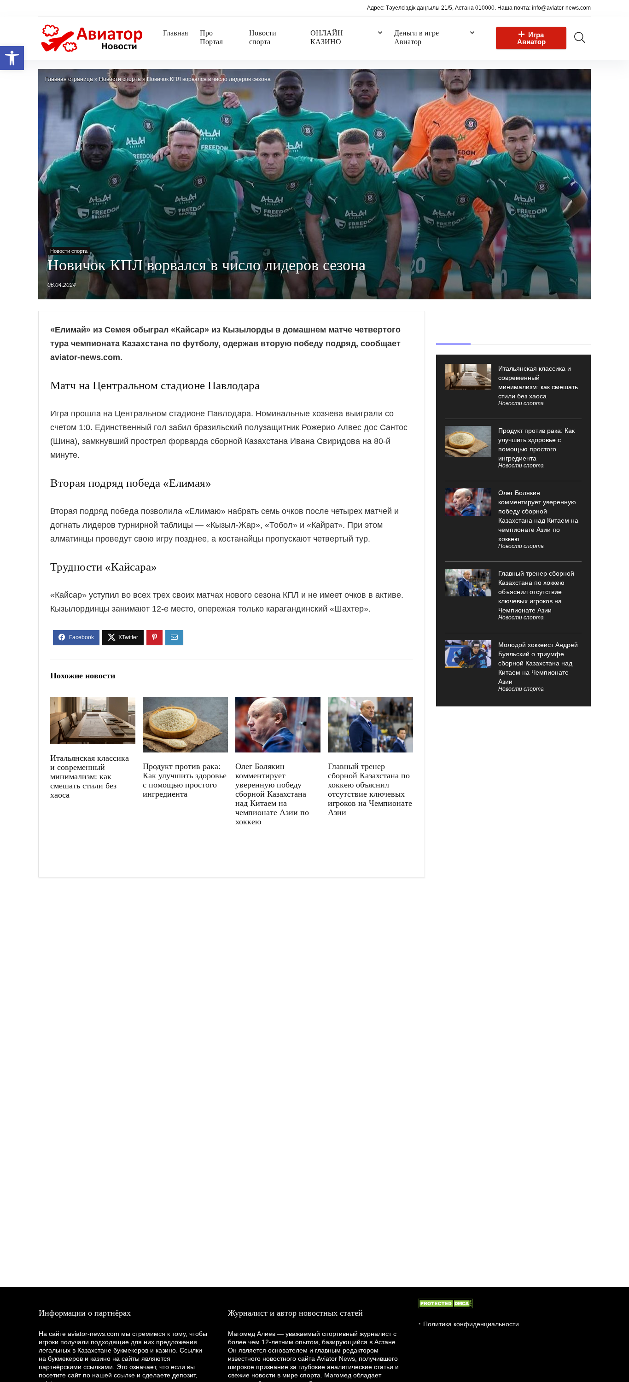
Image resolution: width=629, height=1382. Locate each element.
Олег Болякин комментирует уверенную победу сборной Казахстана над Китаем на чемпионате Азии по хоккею (272, 794)
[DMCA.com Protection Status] (445, 1302)
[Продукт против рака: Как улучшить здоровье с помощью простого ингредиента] (185, 703)
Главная (175, 33)
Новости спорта (262, 37)
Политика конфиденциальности (471, 1324)
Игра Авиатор (531, 38)
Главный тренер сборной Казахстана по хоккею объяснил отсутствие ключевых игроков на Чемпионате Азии (370, 789)
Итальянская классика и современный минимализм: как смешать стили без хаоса (89, 776)
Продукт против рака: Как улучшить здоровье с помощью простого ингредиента (185, 780)
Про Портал (211, 37)
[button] (12, 58)
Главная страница (69, 79)
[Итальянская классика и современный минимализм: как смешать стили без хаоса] (92, 703)
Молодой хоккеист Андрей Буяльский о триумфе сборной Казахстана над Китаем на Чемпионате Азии (538, 663)
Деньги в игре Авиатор (416, 37)
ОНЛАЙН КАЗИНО (326, 37)
